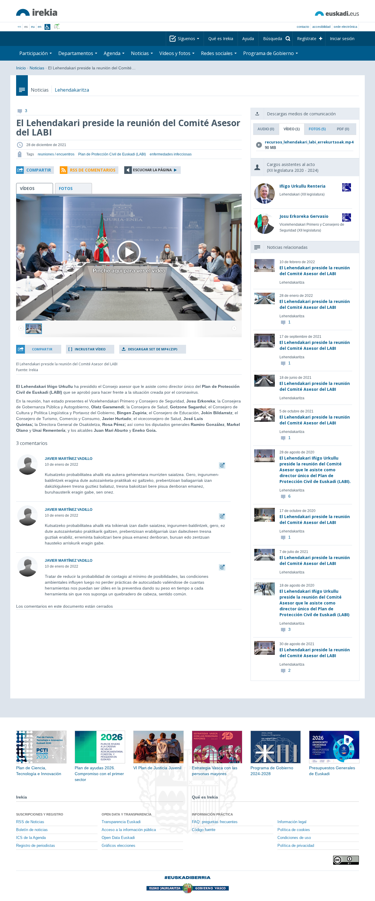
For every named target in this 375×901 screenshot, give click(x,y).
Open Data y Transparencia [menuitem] (126, 814)
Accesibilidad (321, 26)
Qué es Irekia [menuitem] (220, 38)
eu (33, 26)
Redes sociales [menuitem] (217, 53)
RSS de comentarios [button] (92, 170)
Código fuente (203, 830)
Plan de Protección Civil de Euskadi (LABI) (112, 154)
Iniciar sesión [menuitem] (342, 38)
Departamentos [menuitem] (76, 53)
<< (19, 26)
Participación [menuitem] (34, 53)
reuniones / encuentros (56, 154)
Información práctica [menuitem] (212, 814)
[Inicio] (36, 12)
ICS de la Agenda (31, 838)
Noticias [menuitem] (140, 53)
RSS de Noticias (30, 822)
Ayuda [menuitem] (248, 38)
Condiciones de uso (294, 838)
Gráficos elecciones (118, 846)
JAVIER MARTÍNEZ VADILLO (68, 459)
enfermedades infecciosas (171, 154)
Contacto (303, 26)
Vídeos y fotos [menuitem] (175, 53)
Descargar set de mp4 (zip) (152, 349)
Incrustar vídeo (90, 349)
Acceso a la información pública (129, 830)
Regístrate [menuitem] (306, 38)
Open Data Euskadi (118, 838)
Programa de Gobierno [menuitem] (269, 53)
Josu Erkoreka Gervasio (303, 216)
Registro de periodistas (35, 846)
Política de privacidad (295, 846)
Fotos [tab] (317, 129)
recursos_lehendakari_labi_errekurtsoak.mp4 (303, 142)
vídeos (27, 188)
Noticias (37, 68)
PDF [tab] (343, 129)
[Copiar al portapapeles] (222, 464)
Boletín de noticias (32, 830)
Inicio (21, 68)
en (39, 26)
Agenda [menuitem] (113, 53)
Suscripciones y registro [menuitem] (39, 814)
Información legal (291, 822)
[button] (35, 170)
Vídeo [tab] (292, 129)
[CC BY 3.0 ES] (346, 860)
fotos (66, 188)
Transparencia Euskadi (121, 822)
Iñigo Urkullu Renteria (302, 186)
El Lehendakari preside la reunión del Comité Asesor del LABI (314, 270)
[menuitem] (275, 38)
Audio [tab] (266, 129)
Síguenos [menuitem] (187, 38)
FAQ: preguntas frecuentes (215, 822)
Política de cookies (293, 830)
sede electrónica (345, 26)
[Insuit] (47, 27)
